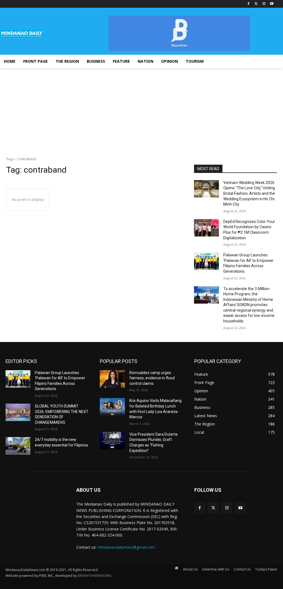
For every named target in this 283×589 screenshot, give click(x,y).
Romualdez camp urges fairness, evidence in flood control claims (152, 378)
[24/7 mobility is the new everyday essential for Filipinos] (18, 445)
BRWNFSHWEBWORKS (94, 575)
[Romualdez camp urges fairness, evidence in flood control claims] (112, 379)
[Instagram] (264, 4)
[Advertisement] (141, 109)
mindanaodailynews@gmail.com (126, 547)
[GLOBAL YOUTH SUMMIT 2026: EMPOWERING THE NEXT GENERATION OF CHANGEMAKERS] (18, 412)
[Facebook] (248, 4)
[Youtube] (271, 4)
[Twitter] (256, 4)
